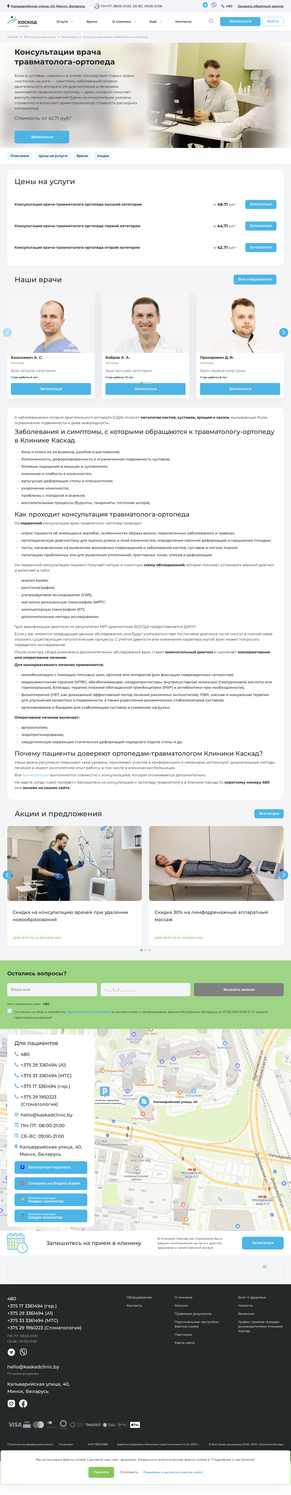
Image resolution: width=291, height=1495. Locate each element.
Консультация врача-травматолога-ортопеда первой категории (77, 226)
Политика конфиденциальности (30, 1444)
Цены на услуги (53, 156)
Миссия (181, 1305)
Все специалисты (255, 279)
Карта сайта (185, 1343)
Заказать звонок (239, 989)
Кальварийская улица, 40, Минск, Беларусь (51, 1150)
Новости (245, 1305)
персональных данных (89, 1012)
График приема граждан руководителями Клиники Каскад (260, 1326)
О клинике (121, 21)
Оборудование (139, 1297)
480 (229, 6)
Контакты (183, 21)
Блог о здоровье (252, 1297)
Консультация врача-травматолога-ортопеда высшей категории (78, 204)
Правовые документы (193, 1314)
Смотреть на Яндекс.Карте (54, 1183)
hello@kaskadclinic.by (47, 1114)
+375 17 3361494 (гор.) (45, 1086)
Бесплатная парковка (49, 1167)
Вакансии (246, 1314)
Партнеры (183, 1334)
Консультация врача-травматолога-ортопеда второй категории (77, 247)
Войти (273, 21)
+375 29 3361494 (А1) (43, 1064)
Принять (101, 1472)
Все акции (269, 813)
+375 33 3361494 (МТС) (46, 1075)
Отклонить (129, 1472)
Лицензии (66, 1444)
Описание (19, 156)
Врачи (92, 21)
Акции (103, 156)
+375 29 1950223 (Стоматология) (39, 1100)
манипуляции (36, 775)
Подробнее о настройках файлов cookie (173, 1472)
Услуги (62, 21)
